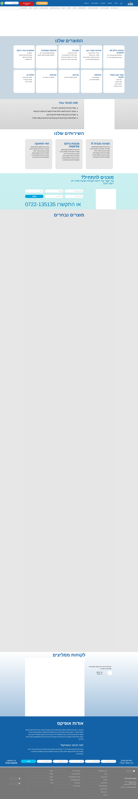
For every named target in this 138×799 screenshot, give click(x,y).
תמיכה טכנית (94, 3)
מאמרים (103, 3)
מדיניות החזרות (103, 789)
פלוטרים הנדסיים (27, 77)
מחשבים (29, 53)
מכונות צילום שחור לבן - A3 (114, 57)
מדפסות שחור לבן (94, 79)
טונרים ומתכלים (23, 8)
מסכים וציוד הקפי (27, 57)
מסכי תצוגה (118, 82)
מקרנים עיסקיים (72, 53)
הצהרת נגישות (104, 792)
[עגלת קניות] (2, 3)
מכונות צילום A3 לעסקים (93, 8)
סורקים (30, 8)
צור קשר (105, 795)
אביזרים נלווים (118, 86)
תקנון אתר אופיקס (103, 786)
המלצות (110, 3)
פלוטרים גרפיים (27, 79)
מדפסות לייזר (77, 782)
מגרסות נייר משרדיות (48, 77)
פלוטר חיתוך (28, 82)
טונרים (51, 782)
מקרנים (63, 8)
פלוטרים (69, 8)
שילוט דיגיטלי (118, 84)
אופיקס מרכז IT (76, 786)
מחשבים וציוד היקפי (104, 8)
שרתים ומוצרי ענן (114, 8)
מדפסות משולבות (82, 8)
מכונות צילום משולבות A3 (74, 777)
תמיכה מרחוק (104, 782)
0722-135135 (11, 763)
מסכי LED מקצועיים (43, 8)
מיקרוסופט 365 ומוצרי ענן (92, 59)
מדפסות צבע (95, 77)
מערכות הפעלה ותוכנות (25, 55)
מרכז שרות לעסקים (102, 770)
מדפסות (74, 8)
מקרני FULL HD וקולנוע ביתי (69, 55)
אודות (116, 3)
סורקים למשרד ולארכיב (70, 77)
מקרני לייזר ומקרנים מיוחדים (69, 57)
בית (121, 3)
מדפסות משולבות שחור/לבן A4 (46, 55)
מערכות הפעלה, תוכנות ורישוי (91, 57)
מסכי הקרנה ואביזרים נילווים (69, 59)
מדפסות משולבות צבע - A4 (47, 53)
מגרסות (35, 8)
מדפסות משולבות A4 (75, 779)
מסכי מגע (119, 80)
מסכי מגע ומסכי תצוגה (55, 8)
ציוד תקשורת (28, 59)
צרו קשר (86, 3)
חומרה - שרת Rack (94, 55)
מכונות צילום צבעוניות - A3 (114, 55)
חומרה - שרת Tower (93, 53)
